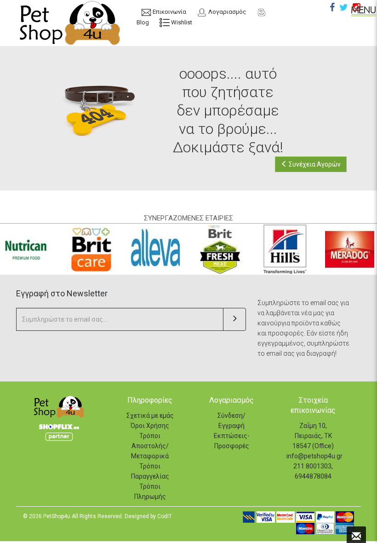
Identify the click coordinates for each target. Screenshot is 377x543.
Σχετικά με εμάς (150, 415)
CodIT (164, 516)
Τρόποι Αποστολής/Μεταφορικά (150, 446)
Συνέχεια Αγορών (314, 164)
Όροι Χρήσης (150, 425)
